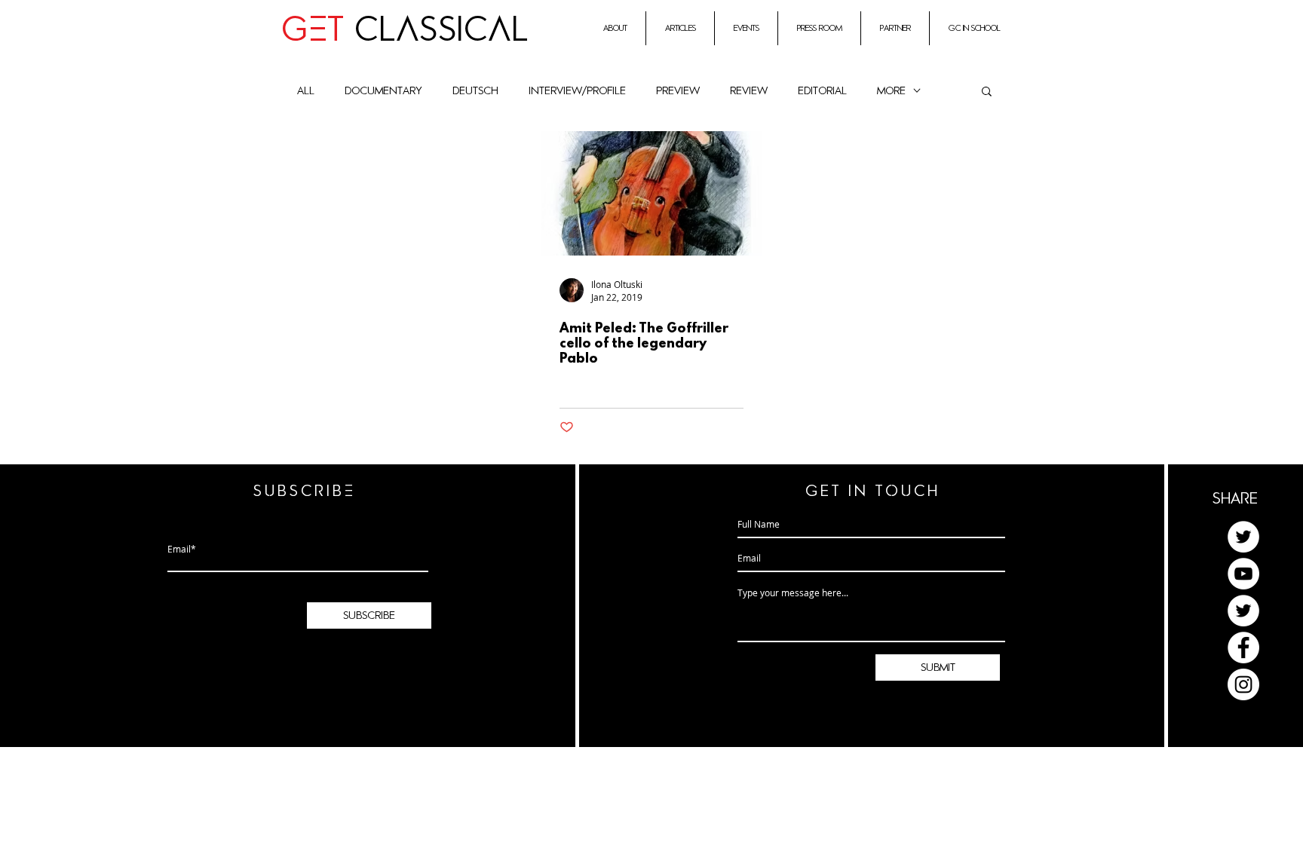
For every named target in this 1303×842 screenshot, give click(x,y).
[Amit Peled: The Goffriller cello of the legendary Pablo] (651, 193)
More (891, 90)
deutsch (475, 90)
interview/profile (577, 90)
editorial (822, 90)
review (749, 90)
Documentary (383, 90)
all (305, 90)
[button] (987, 92)
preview (678, 90)
